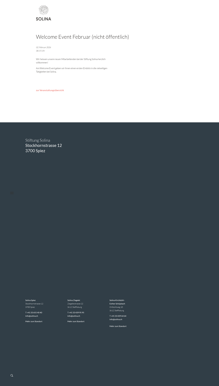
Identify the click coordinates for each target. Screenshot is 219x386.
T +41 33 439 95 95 (75, 312)
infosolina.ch (31, 316)
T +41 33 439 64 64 (118, 316)
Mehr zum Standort (33, 321)
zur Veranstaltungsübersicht (50, 90)
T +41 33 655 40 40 (33, 312)
